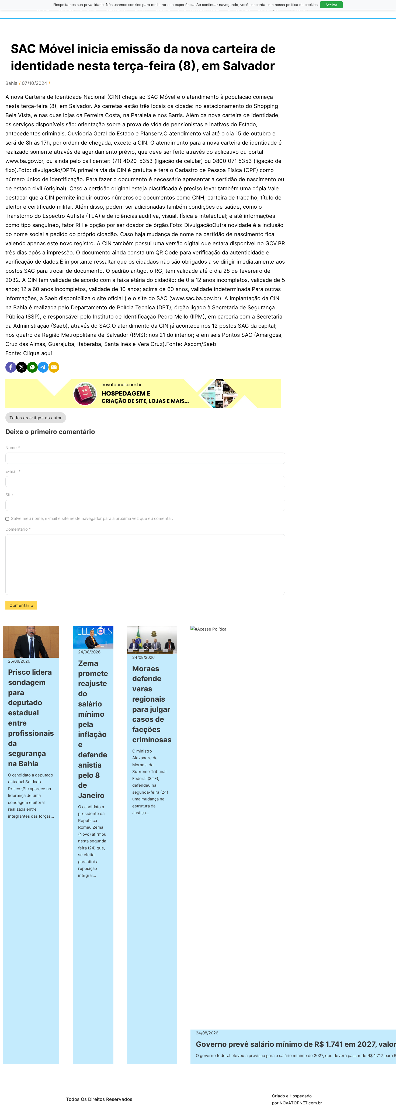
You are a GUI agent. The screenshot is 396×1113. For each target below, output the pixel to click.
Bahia (11, 83)
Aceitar (331, 5)
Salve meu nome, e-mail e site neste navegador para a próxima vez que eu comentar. (92, 518)
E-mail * (13, 471)
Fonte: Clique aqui (28, 353)
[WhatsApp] (32, 367)
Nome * (12, 447)
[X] (21, 367)
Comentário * (18, 529)
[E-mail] (53, 367)
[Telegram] (43, 367)
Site (9, 494)
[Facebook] (10, 367)
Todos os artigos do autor (35, 417)
